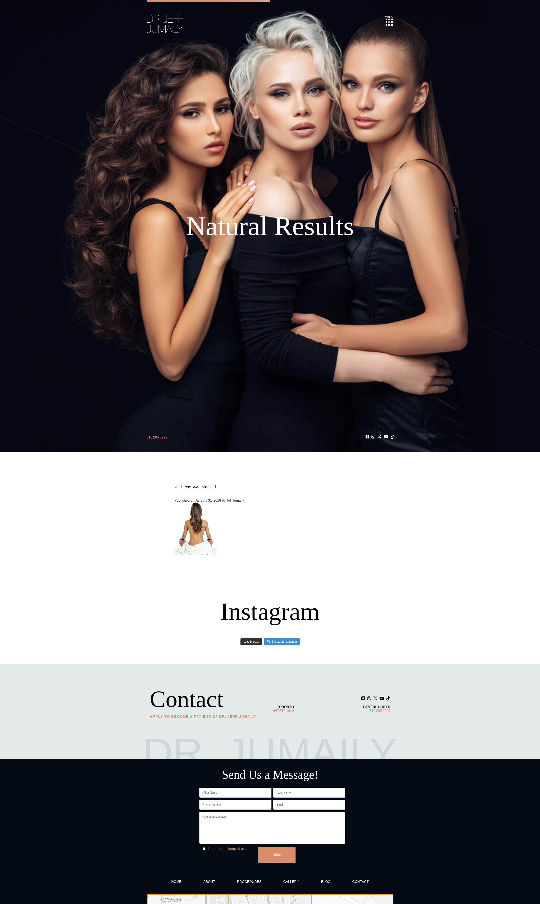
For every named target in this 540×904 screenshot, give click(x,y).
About (209, 882)
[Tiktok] (392, 436)
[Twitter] (379, 436)
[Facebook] (367, 436)
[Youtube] (386, 436)
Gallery (291, 882)
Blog (325, 882)
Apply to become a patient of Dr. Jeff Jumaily (203, 716)
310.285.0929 (157, 437)
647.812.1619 (283, 711)
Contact (360, 882)
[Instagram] (373, 436)
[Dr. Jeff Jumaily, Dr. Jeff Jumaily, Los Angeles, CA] (165, 24)
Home (176, 882)
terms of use (237, 848)
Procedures (249, 882)
